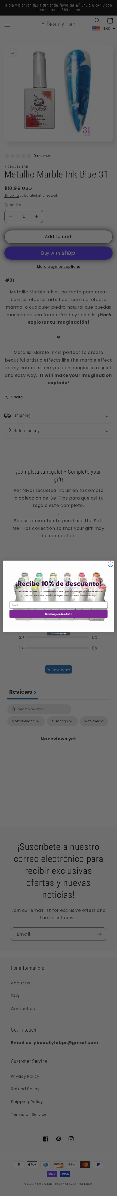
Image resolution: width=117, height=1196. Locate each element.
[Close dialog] (110, 564)
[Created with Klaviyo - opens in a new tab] (58, 634)
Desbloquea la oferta (58, 614)
